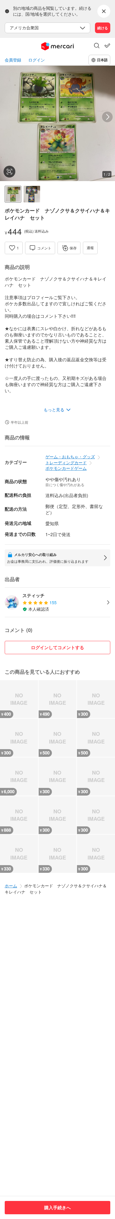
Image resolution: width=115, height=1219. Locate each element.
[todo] (107, 45)
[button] (96, 46)
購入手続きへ (57, 1207)
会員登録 (13, 60)
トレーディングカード (66, 462)
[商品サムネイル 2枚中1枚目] (13, 194)
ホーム (11, 886)
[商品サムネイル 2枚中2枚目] (32, 194)
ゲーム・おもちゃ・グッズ (70, 456)
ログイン (36, 60)
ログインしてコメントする (57, 647)
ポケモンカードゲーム (66, 468)
